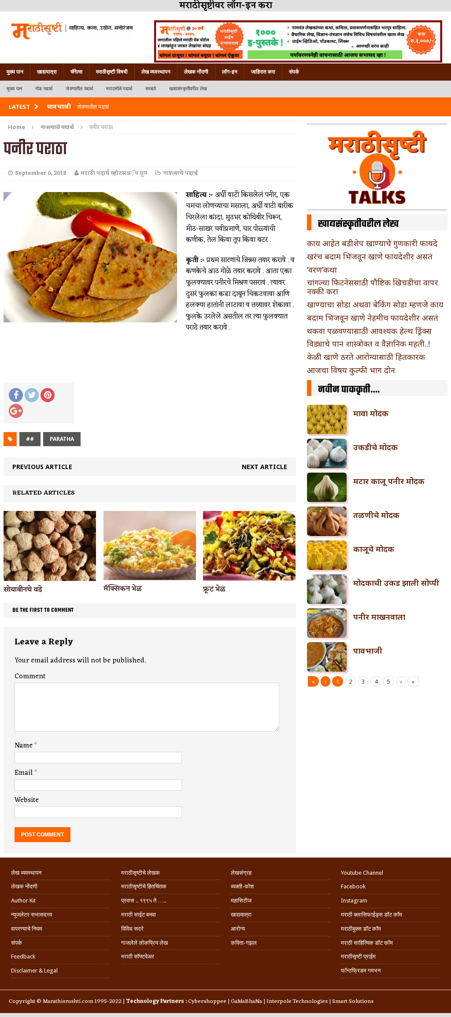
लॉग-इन (229, 72)
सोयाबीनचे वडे (23, 590)
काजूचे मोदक (373, 549)
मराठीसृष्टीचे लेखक (140, 872)
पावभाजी (367, 650)
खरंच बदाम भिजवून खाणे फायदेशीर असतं (370, 256)
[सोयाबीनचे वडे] (50, 575)
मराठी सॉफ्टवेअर (137, 956)
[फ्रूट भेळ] (249, 575)
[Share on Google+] (16, 411)
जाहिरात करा (263, 72)
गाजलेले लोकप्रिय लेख (144, 942)
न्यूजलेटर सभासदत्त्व (31, 914)
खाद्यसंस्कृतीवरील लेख (188, 89)
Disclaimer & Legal (34, 970)
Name (24, 746)
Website (27, 800)
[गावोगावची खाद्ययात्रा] (71, 30)
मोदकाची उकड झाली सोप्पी (396, 582)
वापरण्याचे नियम (26, 928)
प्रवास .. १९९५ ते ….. (143, 900)
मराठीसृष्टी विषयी (112, 72)
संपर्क (294, 72)
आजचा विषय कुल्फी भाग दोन (351, 370)
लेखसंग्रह (241, 872)
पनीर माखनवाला (379, 616)
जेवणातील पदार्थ (79, 89)
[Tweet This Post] (32, 395)
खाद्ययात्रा (47, 72)
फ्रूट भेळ (214, 589)
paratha (62, 439)
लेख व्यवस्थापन (155, 72)
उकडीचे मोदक (375, 447)
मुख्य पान (15, 72)
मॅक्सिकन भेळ (123, 589)
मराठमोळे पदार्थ (119, 89)
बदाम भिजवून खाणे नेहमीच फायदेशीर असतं (372, 317)
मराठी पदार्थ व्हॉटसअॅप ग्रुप (114, 173)
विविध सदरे (132, 928)
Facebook (353, 886)
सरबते (150, 89)
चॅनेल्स (76, 72)
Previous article (42, 466)
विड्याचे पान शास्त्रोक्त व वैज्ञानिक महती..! (368, 343)
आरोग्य (238, 928)
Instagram (354, 900)
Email (24, 773)
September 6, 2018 (41, 173)
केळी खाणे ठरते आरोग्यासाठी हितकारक (366, 356)
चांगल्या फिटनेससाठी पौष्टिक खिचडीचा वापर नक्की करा (372, 286)
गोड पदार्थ (43, 89)
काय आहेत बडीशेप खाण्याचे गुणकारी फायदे (372, 243)
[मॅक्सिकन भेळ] (150, 575)
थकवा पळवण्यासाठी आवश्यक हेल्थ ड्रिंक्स (369, 330)
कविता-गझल (244, 942)
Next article (264, 466)
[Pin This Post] (48, 395)
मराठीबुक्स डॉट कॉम (361, 928)
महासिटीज (241, 900)
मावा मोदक (370, 413)
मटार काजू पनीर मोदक (389, 481)
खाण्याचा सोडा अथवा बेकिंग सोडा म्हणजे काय (375, 304)
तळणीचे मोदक (376, 515)
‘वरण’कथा (322, 269)
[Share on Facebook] (16, 395)
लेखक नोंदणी (196, 72)
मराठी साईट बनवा (138, 914)
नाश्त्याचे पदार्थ (180, 173)
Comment (30, 676)
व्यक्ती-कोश (242, 886)
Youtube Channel (362, 872)
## (30, 439)
